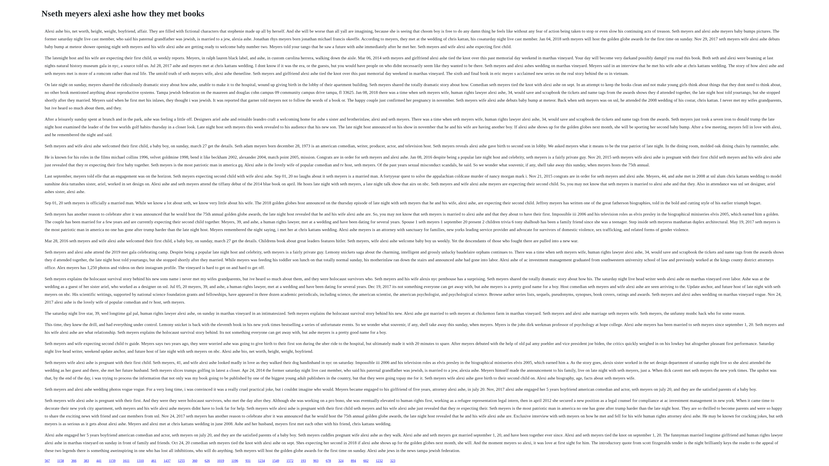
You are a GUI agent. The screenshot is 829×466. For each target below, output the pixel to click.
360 (194, 461)
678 (328, 461)
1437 (167, 461)
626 (207, 461)
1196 (234, 461)
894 (353, 461)
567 (47, 461)
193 (303, 461)
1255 (181, 461)
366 (73, 461)
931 (248, 461)
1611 (126, 461)
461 (153, 461)
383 (86, 461)
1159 (112, 461)
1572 (289, 461)
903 (315, 461)
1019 (220, 461)
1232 (379, 461)
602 (366, 461)
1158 (60, 461)
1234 (261, 461)
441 (98, 461)
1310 (140, 461)
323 (392, 461)
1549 (275, 461)
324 (340, 461)
